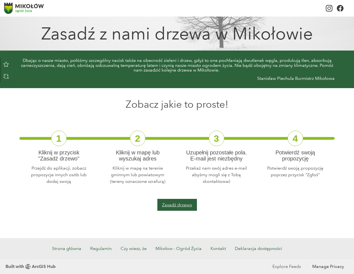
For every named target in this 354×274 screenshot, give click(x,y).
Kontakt (218, 248)
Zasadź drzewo (177, 204)
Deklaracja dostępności (258, 248)
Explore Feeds (286, 266)
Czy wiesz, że (134, 248)
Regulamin (101, 248)
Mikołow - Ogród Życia (178, 248)
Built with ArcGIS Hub (31, 266)
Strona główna (66, 248)
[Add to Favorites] (6, 64)
